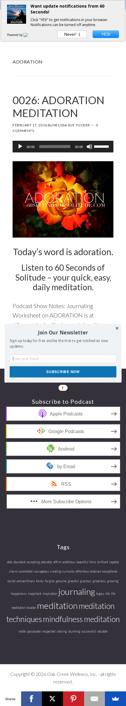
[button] (63, 332)
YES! (105, 34)
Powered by (15, 35)
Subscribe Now (62, 371)
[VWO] (29, 35)
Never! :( (72, 34)
